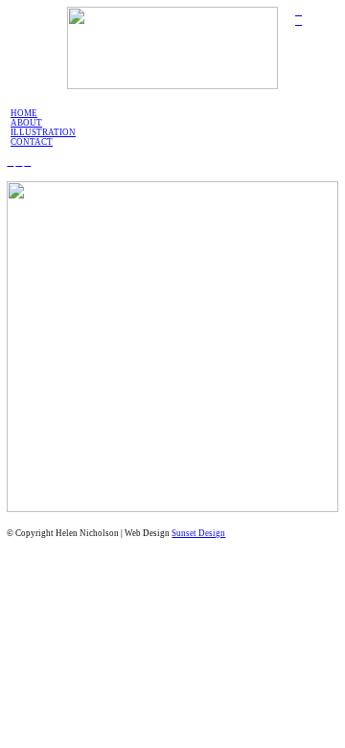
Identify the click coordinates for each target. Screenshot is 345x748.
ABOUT (26, 123)
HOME (24, 113)
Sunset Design (198, 533)
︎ (18, 162)
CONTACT (32, 142)
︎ (298, 11)
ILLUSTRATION (43, 132)
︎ (10, 162)
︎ (298, 21)
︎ (27, 162)
